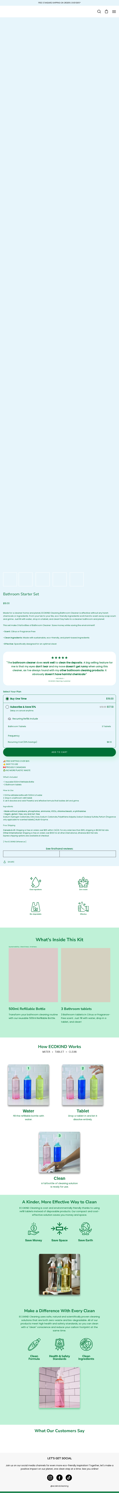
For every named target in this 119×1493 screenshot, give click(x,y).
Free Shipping (9, 825)
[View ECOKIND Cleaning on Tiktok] (69, 1478)
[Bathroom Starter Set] (10, 579)
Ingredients (8, 806)
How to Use (8, 790)
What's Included (10, 777)
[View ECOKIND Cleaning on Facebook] (59, 1478)
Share (11, 862)
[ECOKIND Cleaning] (59, 11)
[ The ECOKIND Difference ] (14, 841)
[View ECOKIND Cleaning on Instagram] (50, 1478)
